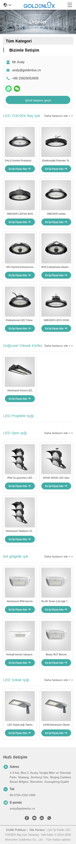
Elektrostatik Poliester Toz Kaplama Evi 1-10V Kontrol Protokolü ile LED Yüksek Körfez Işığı (56, 160)
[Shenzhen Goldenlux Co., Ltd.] (39, 5)
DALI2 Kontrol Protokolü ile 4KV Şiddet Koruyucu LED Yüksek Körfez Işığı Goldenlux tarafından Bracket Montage (20, 160)
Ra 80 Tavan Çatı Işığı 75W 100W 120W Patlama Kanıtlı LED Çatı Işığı (56, 601)
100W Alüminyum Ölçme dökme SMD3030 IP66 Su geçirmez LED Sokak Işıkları (56, 725)
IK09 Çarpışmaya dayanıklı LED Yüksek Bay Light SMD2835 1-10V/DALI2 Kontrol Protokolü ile (56, 267)
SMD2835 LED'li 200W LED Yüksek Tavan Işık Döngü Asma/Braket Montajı (56, 320)
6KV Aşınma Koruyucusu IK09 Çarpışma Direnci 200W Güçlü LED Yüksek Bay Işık (20, 267)
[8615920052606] (49, 818)
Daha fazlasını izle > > (58, 115)
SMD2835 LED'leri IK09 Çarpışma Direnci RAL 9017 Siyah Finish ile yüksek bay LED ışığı (20, 214)
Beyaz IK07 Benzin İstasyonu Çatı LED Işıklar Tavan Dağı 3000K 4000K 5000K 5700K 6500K (56, 654)
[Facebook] (26, 818)
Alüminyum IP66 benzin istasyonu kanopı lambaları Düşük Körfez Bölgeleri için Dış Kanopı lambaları (20, 601)
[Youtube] (34, 818)
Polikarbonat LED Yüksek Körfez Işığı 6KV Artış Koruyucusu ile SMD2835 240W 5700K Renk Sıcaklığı (20, 320)
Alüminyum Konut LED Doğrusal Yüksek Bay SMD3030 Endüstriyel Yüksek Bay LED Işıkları (20, 390)
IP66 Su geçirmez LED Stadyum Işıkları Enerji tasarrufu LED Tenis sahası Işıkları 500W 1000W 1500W (20, 478)
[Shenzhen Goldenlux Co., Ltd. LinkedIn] (41, 818)
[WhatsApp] (8, 88)
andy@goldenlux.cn (26, 70)
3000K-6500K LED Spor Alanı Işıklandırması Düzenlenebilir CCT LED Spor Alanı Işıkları (56, 478)
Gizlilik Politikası (16, 829)
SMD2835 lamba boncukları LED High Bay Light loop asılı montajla (56, 214)
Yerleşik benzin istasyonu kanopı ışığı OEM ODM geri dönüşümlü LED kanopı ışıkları (20, 654)
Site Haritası (37, 829)
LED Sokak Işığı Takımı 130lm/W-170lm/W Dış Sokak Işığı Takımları (19, 725)
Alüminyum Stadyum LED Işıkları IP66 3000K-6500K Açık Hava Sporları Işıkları (19, 531)
